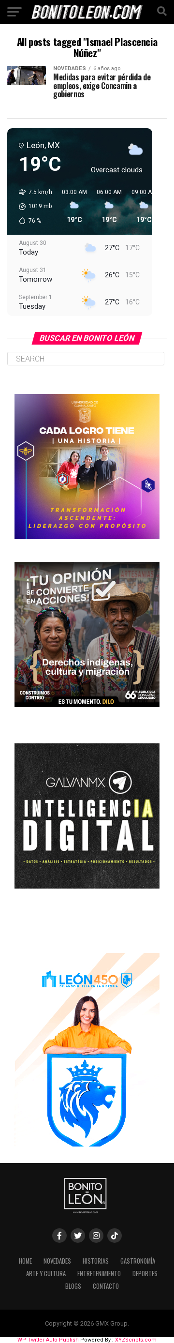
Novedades (57, 1261)
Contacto (106, 1286)
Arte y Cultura (46, 1273)
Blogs (73, 1286)
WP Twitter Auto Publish (48, 1340)
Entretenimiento (99, 1273)
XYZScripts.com (136, 1340)
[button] (32, 206)
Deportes (145, 1273)
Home (25, 1261)
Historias (96, 1261)
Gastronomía (137, 1261)
